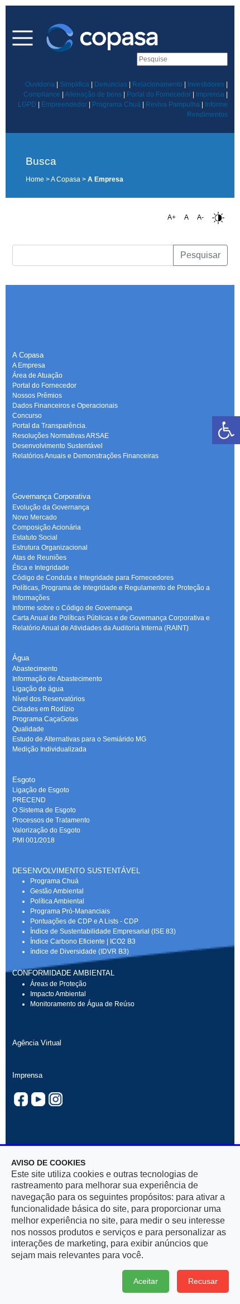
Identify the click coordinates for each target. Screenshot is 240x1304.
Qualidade (28, 729)
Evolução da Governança (50, 507)
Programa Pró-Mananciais (70, 911)
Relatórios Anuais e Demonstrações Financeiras (85, 456)
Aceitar (145, 1281)
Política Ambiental (57, 901)
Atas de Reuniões (39, 557)
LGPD (27, 104)
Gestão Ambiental (57, 891)
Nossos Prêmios (37, 395)
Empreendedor (64, 104)
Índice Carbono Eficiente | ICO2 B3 (83, 941)
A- (200, 217)
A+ (171, 217)
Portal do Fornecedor (159, 94)
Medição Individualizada (49, 749)
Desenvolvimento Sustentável (57, 446)
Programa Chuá (116, 104)
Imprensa (210, 94)
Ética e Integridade (40, 568)
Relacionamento (157, 84)
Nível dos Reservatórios (48, 699)
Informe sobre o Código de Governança (72, 608)
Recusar (203, 1281)
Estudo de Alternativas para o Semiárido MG (79, 739)
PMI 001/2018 (33, 840)
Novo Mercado (34, 517)
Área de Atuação (37, 375)
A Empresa (28, 365)
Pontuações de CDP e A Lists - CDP (84, 921)
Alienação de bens (93, 94)
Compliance (41, 94)
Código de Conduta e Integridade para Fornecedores (93, 578)
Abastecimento (34, 669)
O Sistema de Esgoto (44, 810)
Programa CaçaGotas (45, 719)
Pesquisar (200, 255)
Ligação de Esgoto (40, 790)
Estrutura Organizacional (50, 547)
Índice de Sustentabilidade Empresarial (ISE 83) (103, 931)
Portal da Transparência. (49, 426)
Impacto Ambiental (58, 994)
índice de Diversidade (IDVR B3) (79, 951)
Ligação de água (38, 689)
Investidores (206, 84)
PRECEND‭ (29, 800)
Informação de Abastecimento (57, 679)
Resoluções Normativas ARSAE (60, 436)
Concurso (27, 416)
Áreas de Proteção (58, 984)
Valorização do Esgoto (46, 830)
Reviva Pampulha (173, 104)
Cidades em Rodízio (43, 709)
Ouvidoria (40, 84)
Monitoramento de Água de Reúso (82, 1004)
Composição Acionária (46, 527)
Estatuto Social (34, 537)
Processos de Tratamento (51, 820)
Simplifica (74, 84)
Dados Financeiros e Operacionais (65, 406)
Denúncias (110, 84)
